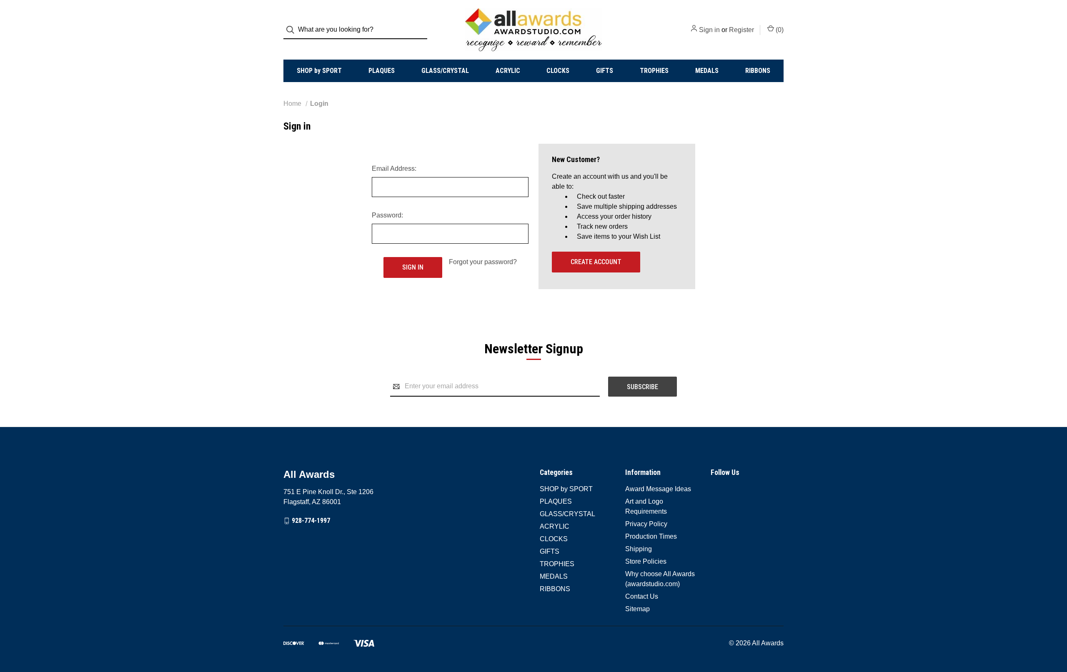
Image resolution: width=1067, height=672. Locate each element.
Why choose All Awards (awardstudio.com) (660, 578)
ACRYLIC (508, 71)
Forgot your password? (483, 261)
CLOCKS (557, 71)
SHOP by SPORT (319, 71)
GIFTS (604, 71)
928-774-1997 (311, 521)
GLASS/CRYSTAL (445, 71)
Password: (387, 215)
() (779, 29)
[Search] (292, 29)
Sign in (709, 29)
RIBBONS (757, 71)
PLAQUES (381, 71)
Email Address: (394, 168)
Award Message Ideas (658, 488)
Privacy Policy (646, 523)
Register (741, 29)
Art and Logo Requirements (646, 506)
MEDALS (707, 71)
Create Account (596, 262)
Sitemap (637, 608)
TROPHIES (654, 71)
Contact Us (641, 596)
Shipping (638, 548)
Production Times (651, 536)
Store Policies (645, 561)
